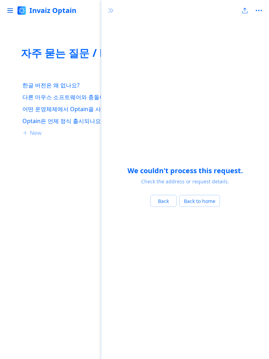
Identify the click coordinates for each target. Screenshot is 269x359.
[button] (10, 10)
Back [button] (163, 201)
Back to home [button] (199, 201)
